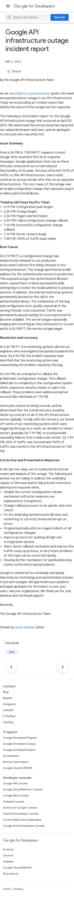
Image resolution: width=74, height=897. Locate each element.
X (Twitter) (9, 716)
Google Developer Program (20, 737)
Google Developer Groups (19, 743)
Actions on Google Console (20, 807)
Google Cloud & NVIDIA (17, 768)
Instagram (9, 704)
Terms (6, 889)
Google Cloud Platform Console (23, 789)
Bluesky (7, 698)
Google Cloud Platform (17, 867)
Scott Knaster (24, 627)
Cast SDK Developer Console (21, 813)
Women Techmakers (15, 762)
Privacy (18, 889)
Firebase (8, 861)
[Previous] (11, 667)
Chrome (8, 855)
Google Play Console (16, 795)
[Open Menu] (8, 6)
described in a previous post (29, 93)
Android (8, 849)
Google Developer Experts (19, 749)
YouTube (8, 722)
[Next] (63, 667)
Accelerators (11, 755)
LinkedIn (8, 710)
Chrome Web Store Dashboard (22, 819)
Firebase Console (13, 801)
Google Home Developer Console (23, 825)
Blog (6, 692)
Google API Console (15, 783)
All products (10, 873)
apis (11, 652)
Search (59, 17)
